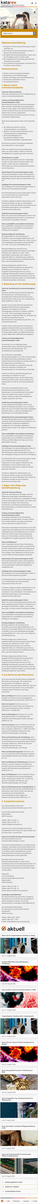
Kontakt (35, 1201)
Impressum (26, 1201)
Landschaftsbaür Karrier (13, 1191)
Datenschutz (16, 1201)
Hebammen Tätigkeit (12, 1187)
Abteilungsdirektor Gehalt (13, 1182)
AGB (8, 1201)
